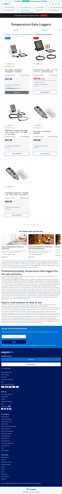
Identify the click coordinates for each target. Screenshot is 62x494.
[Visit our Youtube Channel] (2, 409)
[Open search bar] (49, 4)
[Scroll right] (59, 15)
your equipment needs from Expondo (44, 297)
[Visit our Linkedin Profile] (7, 409)
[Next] (33, 224)
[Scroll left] (2, 15)
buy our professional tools (19, 297)
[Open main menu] (2, 4)
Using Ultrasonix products (21, 284)
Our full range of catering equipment (20, 309)
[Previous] (28, 224)
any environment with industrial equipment (49, 284)
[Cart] (58, 4)
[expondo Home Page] (3, 34)
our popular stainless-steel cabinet (35, 311)
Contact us (31, 359)
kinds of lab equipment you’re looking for (18, 265)
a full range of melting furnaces (21, 316)
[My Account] (55, 4)
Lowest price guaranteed (13, 84)
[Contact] (52, 4)
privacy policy (33, 345)
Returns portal (31, 364)
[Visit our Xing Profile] (10, 409)
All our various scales (29, 289)
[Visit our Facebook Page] (5, 409)
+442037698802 (7, 368)
